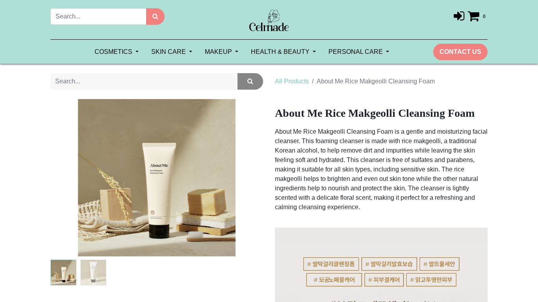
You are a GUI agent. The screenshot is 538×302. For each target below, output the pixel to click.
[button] (66, 178)
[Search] (155, 16)
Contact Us (460, 51)
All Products (292, 81)
